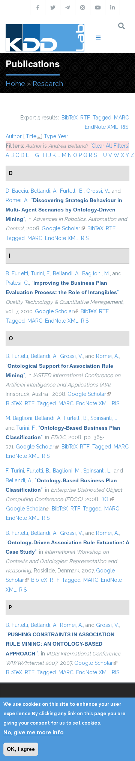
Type (50, 136)
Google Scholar (63, 228)
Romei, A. (17, 200)
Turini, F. (40, 273)
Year (63, 136)
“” (64, 209)
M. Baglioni (19, 418)
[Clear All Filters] (109, 146)
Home (15, 84)
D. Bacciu (17, 191)
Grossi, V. (97, 191)
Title (31, 136)
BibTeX (70, 118)
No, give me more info (33, 732)
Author (14, 136)
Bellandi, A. (44, 191)
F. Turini (15, 471)
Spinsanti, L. (104, 418)
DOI (107, 499)
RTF (85, 118)
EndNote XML (101, 127)
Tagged (102, 118)
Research (48, 84)
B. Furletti (17, 273)
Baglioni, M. (96, 273)
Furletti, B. (72, 191)
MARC (121, 118)
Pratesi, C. (17, 283)
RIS (124, 127)
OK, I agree (21, 749)
